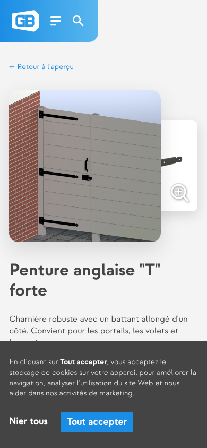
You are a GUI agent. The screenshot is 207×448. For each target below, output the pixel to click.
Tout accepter (97, 421)
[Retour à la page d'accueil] (25, 21)
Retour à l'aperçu (44, 67)
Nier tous (28, 421)
